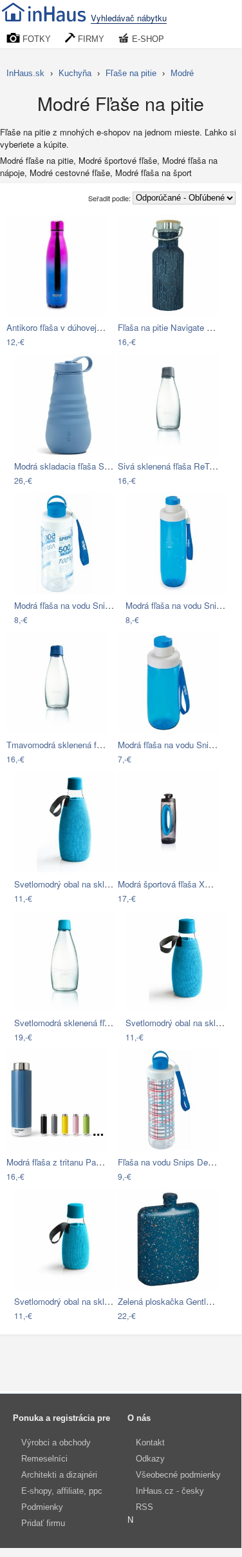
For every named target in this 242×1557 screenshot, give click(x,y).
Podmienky (42, 1507)
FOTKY (35, 39)
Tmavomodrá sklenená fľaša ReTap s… (80, 745)
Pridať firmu (43, 1523)
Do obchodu (43, 342)
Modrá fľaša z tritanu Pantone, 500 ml (76, 1162)
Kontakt (150, 1442)
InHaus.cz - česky (170, 1491)
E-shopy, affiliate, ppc (61, 1491)
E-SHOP (146, 39)
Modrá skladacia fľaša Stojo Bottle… (82, 466)
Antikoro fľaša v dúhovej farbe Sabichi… (81, 327)
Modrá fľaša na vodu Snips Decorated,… (90, 605)
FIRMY (89, 39)
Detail (90, 342)
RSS (144, 1507)
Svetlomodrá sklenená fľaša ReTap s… (87, 1023)
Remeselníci (44, 1458)
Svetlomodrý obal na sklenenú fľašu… (85, 884)
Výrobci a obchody (56, 1442)
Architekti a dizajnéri (59, 1475)
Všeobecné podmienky (178, 1475)
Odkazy (150, 1458)
